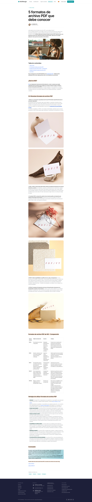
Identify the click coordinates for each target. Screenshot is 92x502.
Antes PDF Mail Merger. (38, 499)
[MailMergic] (22, 2)
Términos (19, 484)
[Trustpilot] (73, 499)
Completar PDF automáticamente (67, 489)
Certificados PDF (64, 490)
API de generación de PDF (66, 492)
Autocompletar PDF (65, 487)
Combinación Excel (50, 488)
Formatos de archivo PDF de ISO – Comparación (38, 68)
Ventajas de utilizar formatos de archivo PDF (38, 70)
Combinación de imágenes (51, 490)
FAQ (55, 1)
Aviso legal (19, 487)
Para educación (64, 484)
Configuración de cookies (22, 490)
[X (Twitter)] (67, 499)
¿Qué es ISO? (32, 65)
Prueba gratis (70, 1)
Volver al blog (32, 7)
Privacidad (19, 486)
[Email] (71, 499)
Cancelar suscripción (21, 492)
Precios (30, 1)
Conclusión (32, 71)
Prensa (19, 489)
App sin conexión (44, 1)
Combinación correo (50, 491)
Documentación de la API (66, 486)
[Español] (59, 1)
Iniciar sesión (63, 1)
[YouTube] (69, 499)
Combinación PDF (50, 485)
